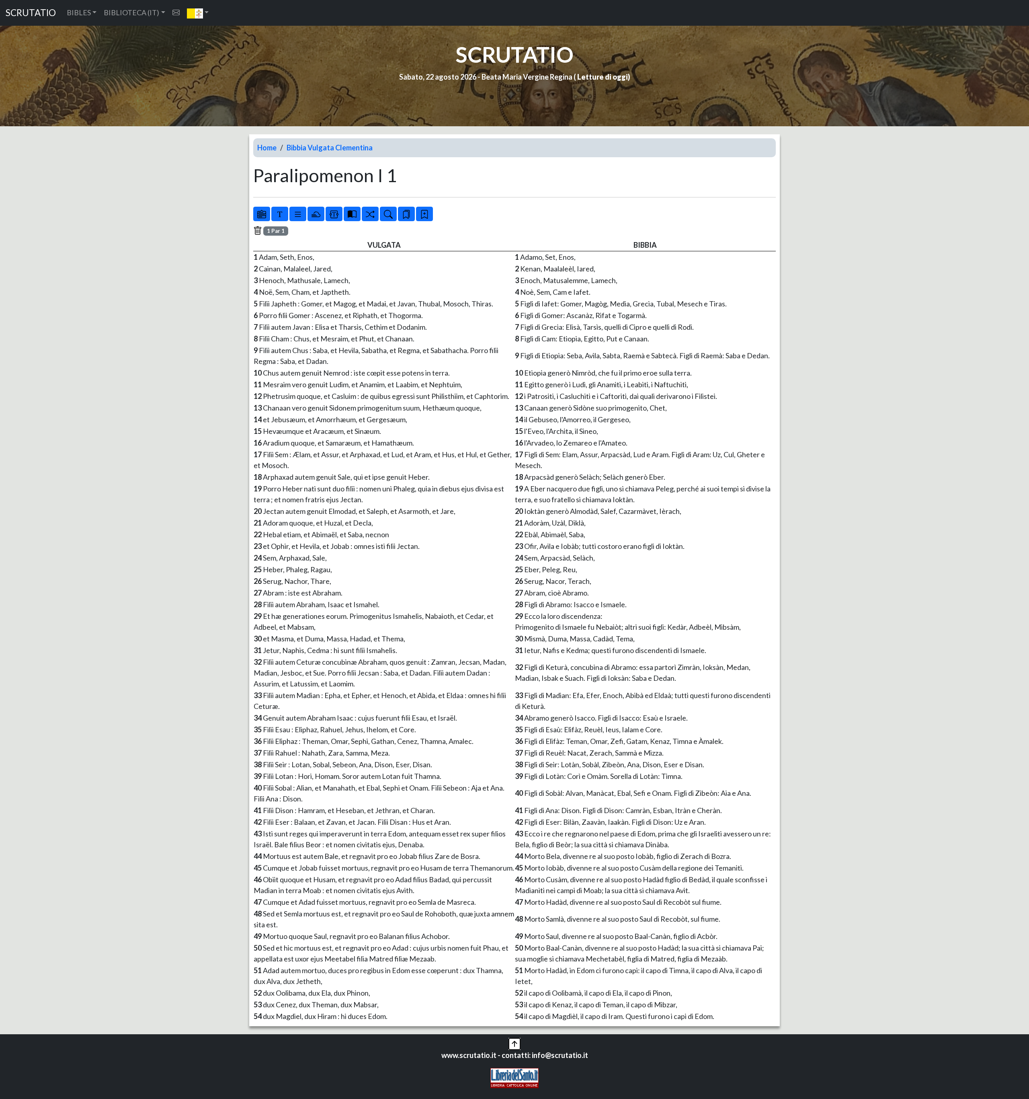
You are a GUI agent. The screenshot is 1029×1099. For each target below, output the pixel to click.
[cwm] (176, 13)
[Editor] (334, 214)
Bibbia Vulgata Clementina (330, 147)
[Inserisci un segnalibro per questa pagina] (424, 214)
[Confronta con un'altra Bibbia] (352, 214)
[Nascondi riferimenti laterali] (315, 214)
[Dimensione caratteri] (279, 214)
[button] (198, 13)
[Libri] (261, 214)
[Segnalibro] (406, 214)
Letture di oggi (602, 76)
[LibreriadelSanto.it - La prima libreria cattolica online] (514, 1077)
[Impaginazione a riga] (297, 214)
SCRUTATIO (31, 12)
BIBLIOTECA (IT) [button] (131, 12)
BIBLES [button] (79, 12)
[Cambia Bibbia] (370, 214)
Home (267, 147)
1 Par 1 (276, 231)
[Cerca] (388, 214)
